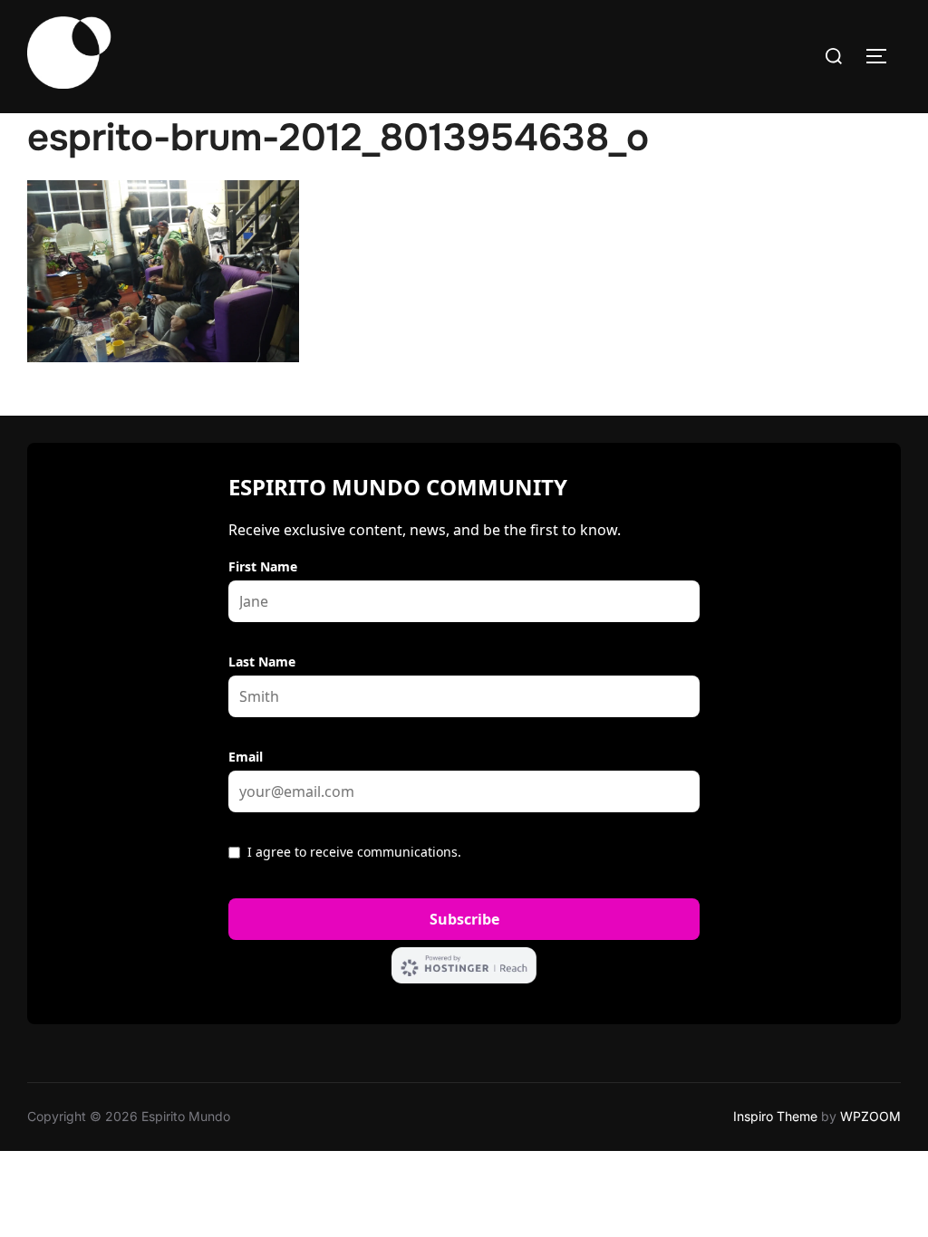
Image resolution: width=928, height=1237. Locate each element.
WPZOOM (870, 1116)
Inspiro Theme (775, 1116)
